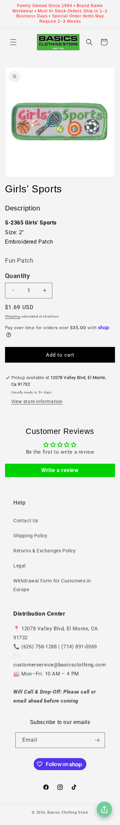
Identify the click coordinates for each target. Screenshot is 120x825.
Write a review (59, 470)
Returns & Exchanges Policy (44, 550)
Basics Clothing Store (67, 812)
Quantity (17, 276)
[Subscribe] (97, 740)
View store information (37, 401)
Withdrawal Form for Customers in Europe (52, 585)
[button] (13, 42)
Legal (19, 565)
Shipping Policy (30, 535)
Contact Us (25, 520)
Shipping (12, 316)
